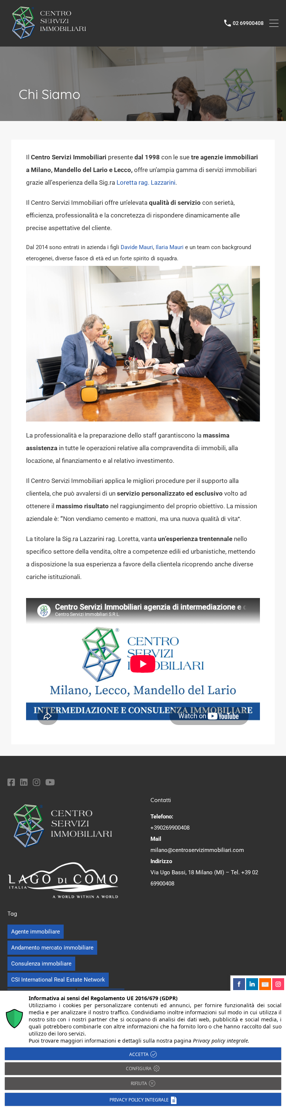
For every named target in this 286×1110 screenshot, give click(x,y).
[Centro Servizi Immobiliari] (49, 37)
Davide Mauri (137, 247)
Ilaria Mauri (170, 247)
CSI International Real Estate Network (58, 979)
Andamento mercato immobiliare (52, 947)
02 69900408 (248, 23)
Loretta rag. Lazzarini (146, 182)
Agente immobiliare (35, 931)
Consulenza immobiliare (41, 963)
